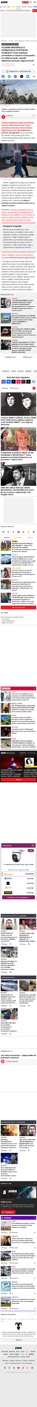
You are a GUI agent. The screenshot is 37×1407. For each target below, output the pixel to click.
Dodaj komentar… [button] (12, 1061)
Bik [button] (6, 1319)
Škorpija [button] (32, 1319)
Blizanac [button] (10, 1319)
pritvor (20, 371)
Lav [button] (18, 1319)
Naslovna (4, 41)
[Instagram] (18, 382)
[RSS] (28, 532)
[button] (33, 64)
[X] (13, 382)
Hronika (11, 41)
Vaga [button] (27, 1319)
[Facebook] (8, 382)
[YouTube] (23, 382)
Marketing (5, 1360)
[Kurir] (4, 2)
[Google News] (33, 382)
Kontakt (12, 1360)
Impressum (18, 1360)
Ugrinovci (5, 371)
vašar (13, 371)
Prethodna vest (10, 357)
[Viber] (4, 382)
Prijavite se (9, 1212)
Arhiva (7, 1363)
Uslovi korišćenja (27, 1363)
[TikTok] (28, 382)
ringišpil (28, 371)
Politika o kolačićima (29, 1360)
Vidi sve (18, 779)
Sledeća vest (27, 357)
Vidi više (18, 1340)
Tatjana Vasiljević (10, 64)
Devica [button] (22, 1319)
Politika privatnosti (15, 1363)
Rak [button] (15, 1319)
